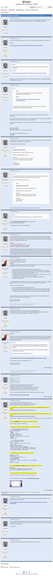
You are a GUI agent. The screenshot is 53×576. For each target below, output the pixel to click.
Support (36, 574)
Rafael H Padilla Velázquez (14, 492)
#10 (10, 308)
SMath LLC (18, 574)
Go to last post (49, 15)
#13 (10, 400)
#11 (10, 331)
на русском (29, 574)
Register (6, 7)
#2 (10, 38)
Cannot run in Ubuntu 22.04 (31, 10)
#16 (10, 539)
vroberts (5, 27)
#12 (10, 375)
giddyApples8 (5, 179)
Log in (2, 7)
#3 (10, 61)
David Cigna (5, 94)
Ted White (5, 528)
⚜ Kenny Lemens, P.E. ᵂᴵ (5, 269)
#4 (10, 85)
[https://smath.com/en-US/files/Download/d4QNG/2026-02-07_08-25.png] (16, 487)
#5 (10, 138)
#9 (10, 257)
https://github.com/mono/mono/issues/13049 (19, 394)
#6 (10, 170)
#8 (10, 234)
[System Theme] (29, 572)
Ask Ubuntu (12, 134)
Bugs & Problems (20, 10)
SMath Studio (12, 10)
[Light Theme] (24, 572)
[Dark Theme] (26, 572)
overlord (5, 47)
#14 (10, 496)
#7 (10, 211)
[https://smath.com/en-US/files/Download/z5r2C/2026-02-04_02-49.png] (15, 383)
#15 (10, 519)
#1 (10, 17)
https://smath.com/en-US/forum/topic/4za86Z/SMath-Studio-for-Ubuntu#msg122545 (28, 358)
